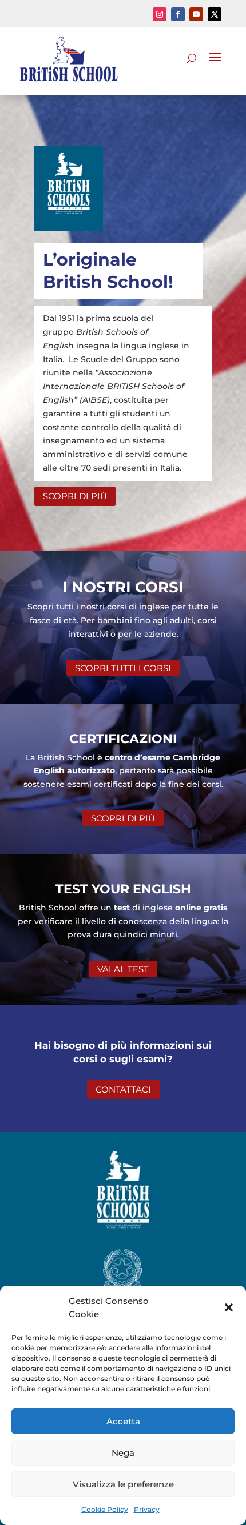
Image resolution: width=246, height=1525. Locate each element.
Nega (123, 1452)
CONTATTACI (123, 1089)
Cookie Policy (104, 1509)
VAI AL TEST (123, 968)
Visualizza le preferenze (123, 1484)
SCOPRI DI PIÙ (123, 818)
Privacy (147, 1509)
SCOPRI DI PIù (75, 496)
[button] (229, 1307)
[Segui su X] (214, 14)
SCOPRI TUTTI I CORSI (123, 668)
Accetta (123, 1421)
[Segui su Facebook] (178, 14)
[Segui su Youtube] (196, 14)
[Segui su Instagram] (159, 14)
